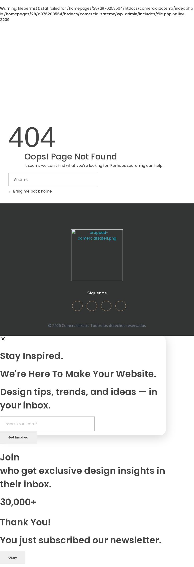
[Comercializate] (40, 62)
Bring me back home (32, 191)
